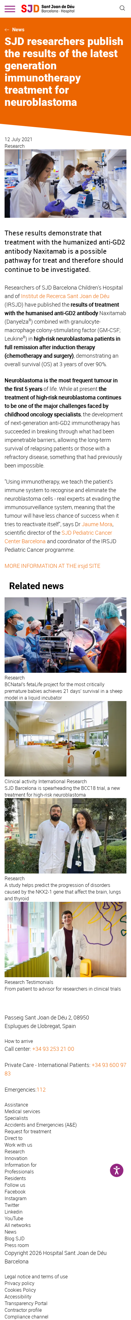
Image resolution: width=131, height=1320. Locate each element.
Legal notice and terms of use (36, 1276)
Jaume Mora (97, 524)
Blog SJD (15, 1238)
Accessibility (18, 1296)
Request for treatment (28, 1131)
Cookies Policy (20, 1290)
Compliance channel (26, 1316)
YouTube (14, 1218)
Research (15, 146)
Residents (15, 1178)
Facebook (15, 1191)
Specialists (16, 1118)
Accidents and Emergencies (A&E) (41, 1124)
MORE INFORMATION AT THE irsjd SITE (52, 565)
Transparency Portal (26, 1303)
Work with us (18, 1144)
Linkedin (14, 1211)
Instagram (16, 1198)
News (18, 30)
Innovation (16, 1158)
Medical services (22, 1111)
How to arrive (19, 1041)
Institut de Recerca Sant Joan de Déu (65, 296)
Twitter (12, 1205)
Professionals (19, 1171)
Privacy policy (19, 1283)
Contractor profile (23, 1310)
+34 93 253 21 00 (53, 1048)
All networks (18, 1225)
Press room (17, 1245)
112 (41, 1089)
